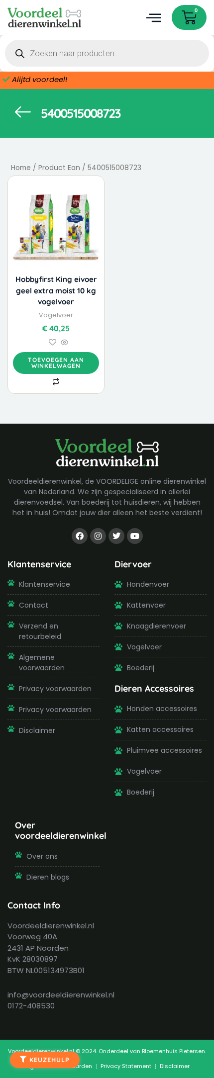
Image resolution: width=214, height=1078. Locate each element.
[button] (153, 17)
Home (21, 168)
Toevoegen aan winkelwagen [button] (56, 362)
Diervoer (133, 563)
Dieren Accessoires (154, 688)
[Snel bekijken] (63, 343)
